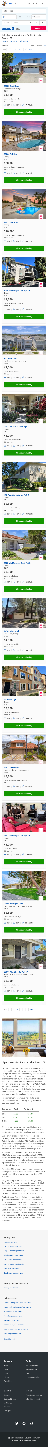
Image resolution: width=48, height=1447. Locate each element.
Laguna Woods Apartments (14, 1251)
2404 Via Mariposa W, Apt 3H (17, 290)
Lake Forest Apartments (13, 1259)
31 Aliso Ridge (10, 699)
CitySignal (7, 1411)
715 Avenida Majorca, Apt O (16, 495)
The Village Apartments (12, 1334)
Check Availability (24, 112)
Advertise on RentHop (34, 1395)
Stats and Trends (10, 1399)
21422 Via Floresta (12, 767)
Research (7, 1395)
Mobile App (8, 1403)
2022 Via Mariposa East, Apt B (17, 563)
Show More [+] (9, 1339)
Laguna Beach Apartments (13, 1246)
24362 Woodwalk (11, 631)
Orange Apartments (11, 1288)
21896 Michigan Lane (13, 903)
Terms (6, 1373)
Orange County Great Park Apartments (18, 1302)
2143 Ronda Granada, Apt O (16, 426)
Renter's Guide (31, 1369)
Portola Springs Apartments (14, 1325)
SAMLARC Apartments (12, 1320)
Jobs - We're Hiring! (33, 1399)
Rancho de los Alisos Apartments (16, 1329)
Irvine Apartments (10, 1242)
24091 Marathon (11, 222)
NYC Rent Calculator (33, 1377)
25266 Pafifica (10, 154)
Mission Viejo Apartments (13, 1255)
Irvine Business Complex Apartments (17, 1307)
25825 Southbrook (12, 86)
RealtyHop (8, 1381)
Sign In (43, 3)
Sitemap (7, 1407)
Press (6, 1369)
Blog (27, 1373)
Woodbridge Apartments (13, 1316)
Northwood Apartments (13, 1311)
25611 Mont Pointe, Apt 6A (16, 972)
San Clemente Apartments (13, 1273)
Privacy (6, 1377)
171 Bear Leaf (10, 358)
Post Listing (32, 3)
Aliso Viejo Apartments (12, 1268)
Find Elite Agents (32, 1365)
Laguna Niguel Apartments (14, 1264)
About (6, 1365)
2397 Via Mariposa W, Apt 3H (17, 835)
